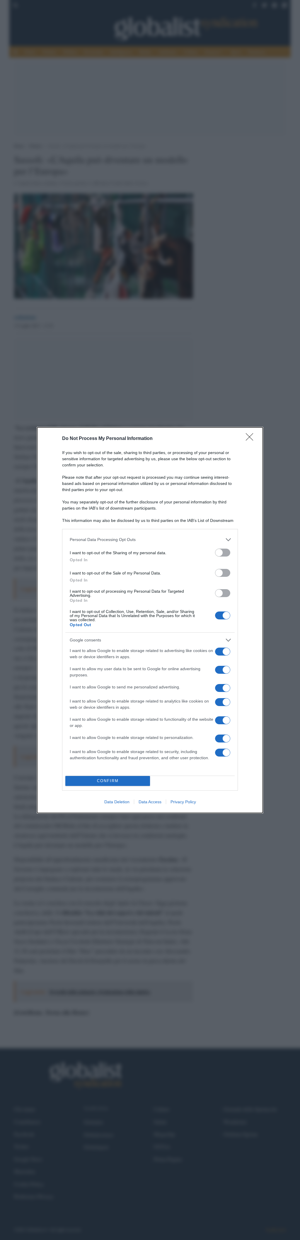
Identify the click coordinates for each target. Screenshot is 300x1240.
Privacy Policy (183, 801)
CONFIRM (108, 781)
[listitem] (150, 540)
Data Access (150, 801)
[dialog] (150, 620)
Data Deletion (116, 801)
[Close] (251, 438)
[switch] (222, 553)
